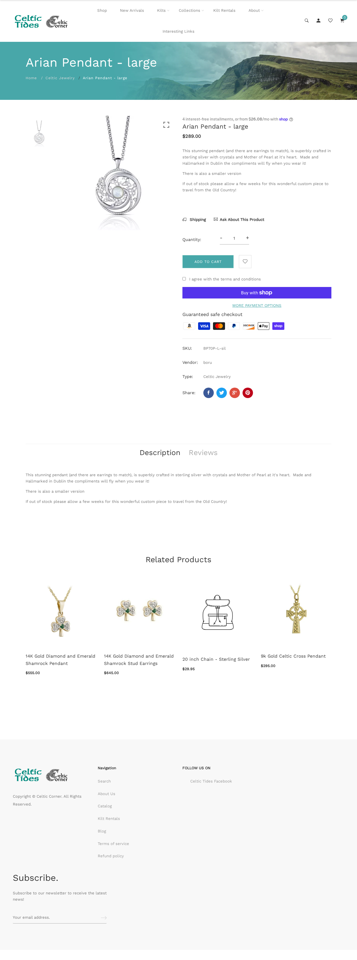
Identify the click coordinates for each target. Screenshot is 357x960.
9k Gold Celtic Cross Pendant (293, 656)
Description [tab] (160, 452)
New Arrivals (132, 10)
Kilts (161, 10)
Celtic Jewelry (60, 78)
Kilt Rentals (224, 10)
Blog (102, 831)
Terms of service (113, 843)
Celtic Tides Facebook (211, 781)
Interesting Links (178, 31)
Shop (102, 10)
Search (104, 781)
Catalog (105, 806)
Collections (189, 10)
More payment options (256, 305)
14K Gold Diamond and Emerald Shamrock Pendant (60, 659)
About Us (106, 793)
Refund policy (111, 856)
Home (31, 78)
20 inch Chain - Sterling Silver (216, 659)
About (254, 10)
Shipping (197, 219)
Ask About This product (242, 219)
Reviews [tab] (203, 452)
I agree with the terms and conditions (225, 279)
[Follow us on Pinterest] (248, 393)
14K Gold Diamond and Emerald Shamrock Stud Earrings (139, 659)
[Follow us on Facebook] (208, 393)
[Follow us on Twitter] (221, 393)
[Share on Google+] (234, 393)
